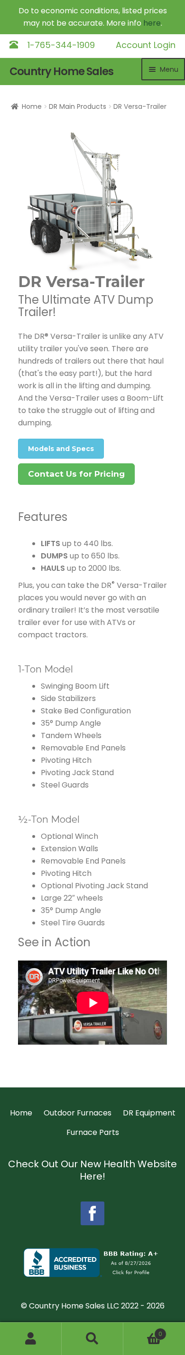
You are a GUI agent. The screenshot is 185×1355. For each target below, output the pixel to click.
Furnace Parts (92, 1132)
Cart (142, 1330)
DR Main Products (77, 106)
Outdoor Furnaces (77, 1112)
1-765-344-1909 (61, 45)
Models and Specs (61, 448)
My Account (31, 1339)
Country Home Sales (61, 71)
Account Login (146, 45)
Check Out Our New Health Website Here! (92, 1170)
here (152, 23)
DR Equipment (149, 1112)
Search (92, 1339)
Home (32, 106)
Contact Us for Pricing (76, 474)
